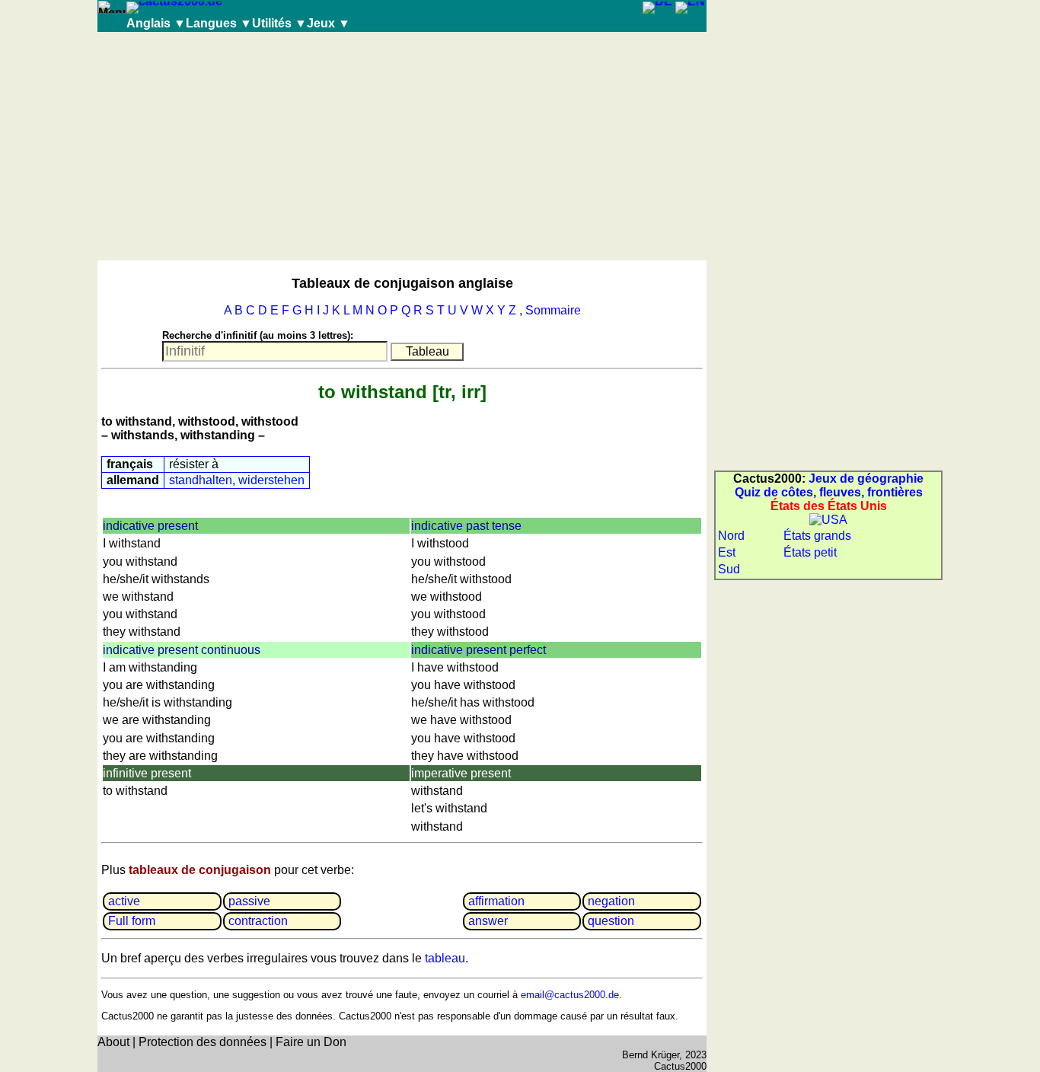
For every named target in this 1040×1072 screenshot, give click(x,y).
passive (249, 901)
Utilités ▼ (279, 23)
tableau (445, 958)
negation (611, 901)
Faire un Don (311, 1041)
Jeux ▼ (328, 23)
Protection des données (202, 1041)
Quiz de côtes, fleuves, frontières (829, 492)
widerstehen (271, 480)
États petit (810, 552)
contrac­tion (258, 920)
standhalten (200, 480)
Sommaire (553, 310)
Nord (731, 535)
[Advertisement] (402, 146)
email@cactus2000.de (570, 994)
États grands (817, 535)
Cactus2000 (680, 1066)
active (124, 901)
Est (726, 552)
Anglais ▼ (156, 23)
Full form (131, 920)
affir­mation (496, 901)
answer (488, 920)
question (611, 920)
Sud (729, 569)
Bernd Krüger (650, 1055)
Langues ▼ (219, 23)
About (113, 1041)
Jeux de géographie (866, 478)
